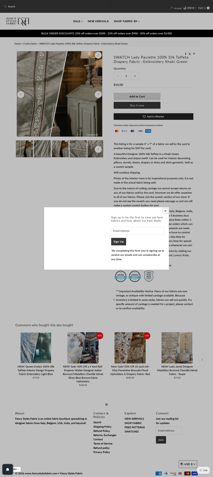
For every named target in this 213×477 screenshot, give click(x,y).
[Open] (7, 469)
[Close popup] (165, 211)
